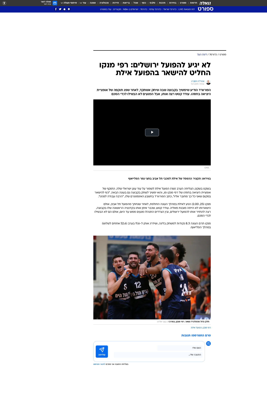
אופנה (93, 3)
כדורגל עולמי (155, 10)
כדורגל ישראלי (169, 10)
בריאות (126, 3)
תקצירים (117, 10)
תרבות (162, 3)
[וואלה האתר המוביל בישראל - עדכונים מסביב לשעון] (205, 3)
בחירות (172, 3)
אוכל (136, 3)
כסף (144, 3)
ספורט (183, 3)
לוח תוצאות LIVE (186, 10)
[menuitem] (191, 3)
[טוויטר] (60, 9)
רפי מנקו (207, 328)
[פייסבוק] (56, 9)
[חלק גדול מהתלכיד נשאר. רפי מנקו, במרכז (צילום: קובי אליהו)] (152, 280)
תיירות (115, 3)
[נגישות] (4, 3)
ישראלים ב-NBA (130, 10)
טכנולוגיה (104, 3)
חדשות (193, 3)
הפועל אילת (196, 328)
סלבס (152, 3)
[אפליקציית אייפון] (64, 9)
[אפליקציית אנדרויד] (69, 9)
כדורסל (143, 10)
